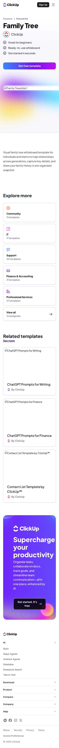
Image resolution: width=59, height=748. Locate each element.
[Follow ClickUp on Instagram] (15, 720)
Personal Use (22, 19)
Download (8, 682)
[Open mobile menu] (53, 4)
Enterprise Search (12, 669)
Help (5, 711)
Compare (8, 697)
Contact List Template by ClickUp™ (25, 489)
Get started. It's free (27, 603)
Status (6, 730)
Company (8, 704)
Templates (7, 19)
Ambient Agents (11, 659)
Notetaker (8, 664)
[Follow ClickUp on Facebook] (10, 720)
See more (9, 340)
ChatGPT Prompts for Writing (28, 384)
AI (4, 642)
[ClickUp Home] (11, 4)
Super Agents (10, 654)
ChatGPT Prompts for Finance (29, 435)
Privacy (30, 730)
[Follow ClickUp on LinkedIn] (5, 720)
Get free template (29, 65)
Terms (41, 730)
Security (18, 730)
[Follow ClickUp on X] (21, 720)
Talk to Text (9, 674)
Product (7, 689)
